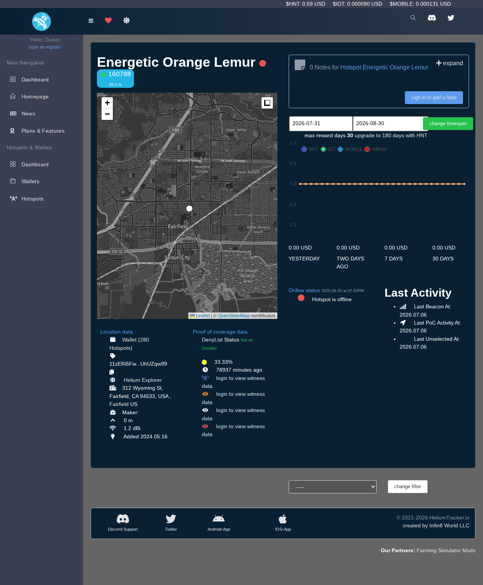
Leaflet (202, 315)
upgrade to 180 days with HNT (391, 135)
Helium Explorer (143, 380)
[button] (186, 205)
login (34, 47)
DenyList (212, 340)
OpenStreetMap (234, 315)
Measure (267, 103)
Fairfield (119, 404)
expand (452, 63)
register (53, 47)
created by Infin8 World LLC (436, 525)
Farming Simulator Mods (446, 550)
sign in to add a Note (434, 97)
